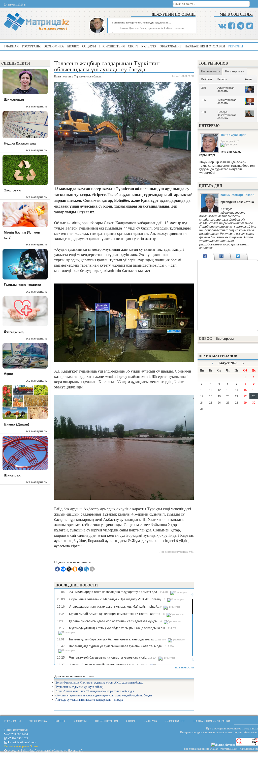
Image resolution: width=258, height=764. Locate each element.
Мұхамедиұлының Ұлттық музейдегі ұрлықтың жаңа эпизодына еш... (118, 628)
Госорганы (31, 46)
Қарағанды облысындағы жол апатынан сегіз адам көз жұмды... (114, 621)
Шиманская (14, 99)
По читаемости (210, 71)
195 (203, 99)
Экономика (54, 46)
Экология (12, 190)
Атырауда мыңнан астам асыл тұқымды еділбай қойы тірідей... (114, 606)
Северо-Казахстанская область (226, 115)
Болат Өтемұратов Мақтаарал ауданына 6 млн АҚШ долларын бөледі (99, 682)
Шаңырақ (12, 475)
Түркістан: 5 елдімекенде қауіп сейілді (79, 687)
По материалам (234, 71)
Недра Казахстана (20, 143)
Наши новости (63, 76)
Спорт (133, 46)
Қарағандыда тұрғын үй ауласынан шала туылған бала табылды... (117, 646)
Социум (89, 46)
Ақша (8, 374)
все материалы (37, 106)
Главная (11, 46)
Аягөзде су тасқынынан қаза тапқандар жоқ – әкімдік (89, 699)
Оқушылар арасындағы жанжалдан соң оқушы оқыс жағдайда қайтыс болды (103, 695)
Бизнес (73, 46)
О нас (34, 746)
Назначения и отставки (205, 46)
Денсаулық (13, 331)
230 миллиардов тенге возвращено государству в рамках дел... (114, 592)
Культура (148, 46)
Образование (170, 46)
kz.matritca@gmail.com (21, 742)
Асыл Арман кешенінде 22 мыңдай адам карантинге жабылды (94, 691)
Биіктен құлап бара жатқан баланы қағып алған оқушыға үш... (113, 639)
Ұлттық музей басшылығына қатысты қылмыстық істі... (108, 657)
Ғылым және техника (22, 284)
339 (203, 87)
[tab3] (238, 256)
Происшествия (112, 46)
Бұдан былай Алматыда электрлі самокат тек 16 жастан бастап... (116, 614)
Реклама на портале (16, 746)
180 (203, 112)
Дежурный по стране (174, 14)
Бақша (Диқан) (16, 424)
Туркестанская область (88, 76)
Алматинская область (225, 89)
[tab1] (205, 256)
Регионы (235, 46)
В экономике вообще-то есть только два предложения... (141, 22)
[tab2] (221, 256)
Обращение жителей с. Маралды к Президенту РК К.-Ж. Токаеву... (116, 599)
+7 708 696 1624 (17, 734)
